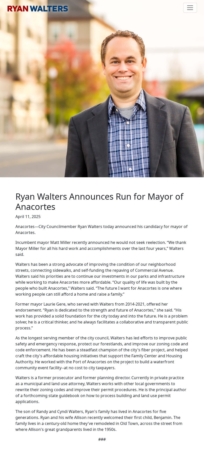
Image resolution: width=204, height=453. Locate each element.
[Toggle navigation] (190, 8)
